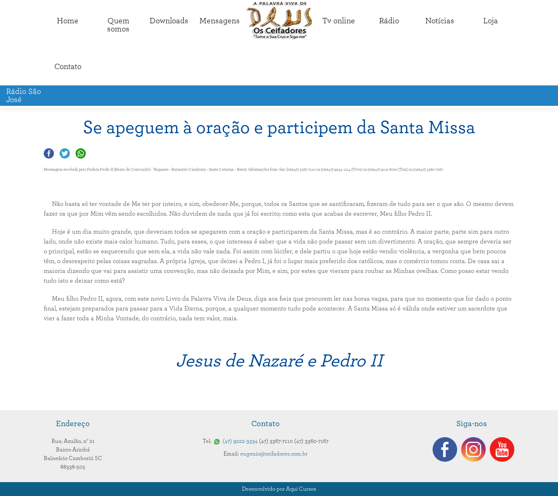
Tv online (338, 21)
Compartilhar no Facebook (49, 153)
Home (67, 21)
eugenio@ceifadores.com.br (274, 454)
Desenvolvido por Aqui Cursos (279, 489)
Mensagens (219, 21)
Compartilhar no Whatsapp (81, 153)
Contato (67, 67)
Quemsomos (118, 25)
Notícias (439, 21)
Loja (490, 21)
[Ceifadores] (279, 21)
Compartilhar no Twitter (65, 153)
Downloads (169, 21)
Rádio (389, 21)
